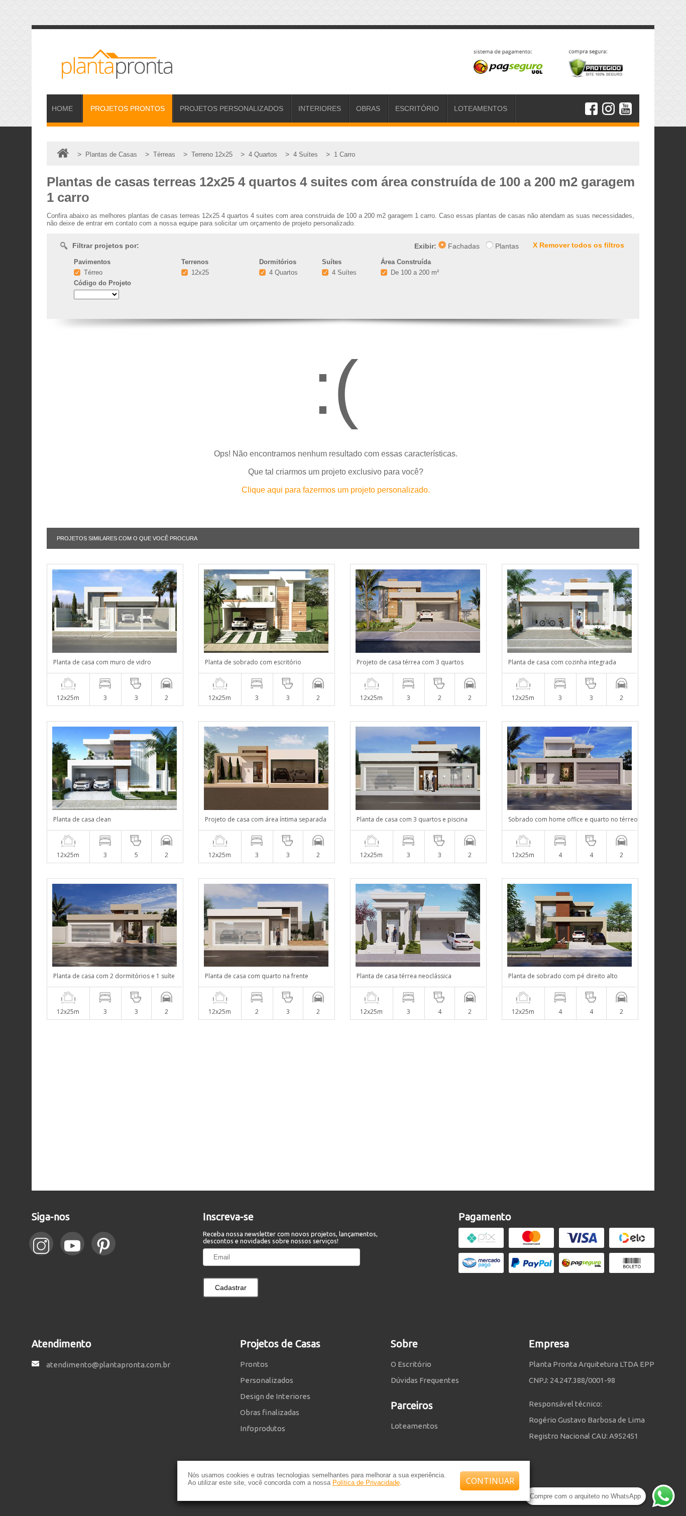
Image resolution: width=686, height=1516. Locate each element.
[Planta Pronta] (109, 74)
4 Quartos (282, 272)
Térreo (92, 272)
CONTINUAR (490, 1480)
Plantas (506, 246)
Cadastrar (231, 1288)
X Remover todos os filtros (578, 245)
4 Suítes (343, 272)
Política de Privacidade (366, 1482)
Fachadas (463, 246)
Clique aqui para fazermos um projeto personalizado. (336, 490)
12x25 (199, 272)
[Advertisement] (343, 1105)
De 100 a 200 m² (414, 272)
